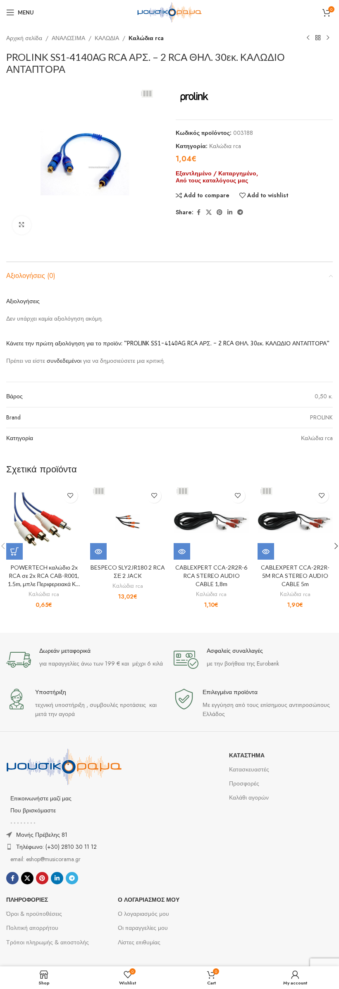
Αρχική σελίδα (24, 38)
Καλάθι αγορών (249, 797)
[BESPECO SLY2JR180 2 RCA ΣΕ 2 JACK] (128, 522)
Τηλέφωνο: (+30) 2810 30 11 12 (56, 847)
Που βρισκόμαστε (33, 810)
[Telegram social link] (240, 212)
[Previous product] (308, 38)
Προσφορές (244, 783)
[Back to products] (318, 38)
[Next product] (328, 38)
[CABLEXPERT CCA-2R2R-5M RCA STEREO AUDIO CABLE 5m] (295, 522)
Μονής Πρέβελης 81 (41, 835)
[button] (14, 551)
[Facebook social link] (198, 212)
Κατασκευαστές (249, 769)
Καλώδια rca (146, 38)
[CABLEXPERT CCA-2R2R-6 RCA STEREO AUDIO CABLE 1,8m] (211, 522)
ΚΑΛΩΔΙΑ (107, 38)
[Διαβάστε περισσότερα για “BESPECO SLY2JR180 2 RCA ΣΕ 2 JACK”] (98, 551)
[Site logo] (169, 11)
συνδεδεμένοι (65, 361)
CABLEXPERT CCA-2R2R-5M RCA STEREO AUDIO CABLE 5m (295, 575)
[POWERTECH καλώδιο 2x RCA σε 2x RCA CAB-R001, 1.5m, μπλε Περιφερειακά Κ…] (44, 522)
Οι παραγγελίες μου (143, 928)
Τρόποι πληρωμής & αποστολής (47, 942)
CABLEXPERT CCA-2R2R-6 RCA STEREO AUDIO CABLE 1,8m (211, 575)
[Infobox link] (85, 659)
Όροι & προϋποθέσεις (34, 914)
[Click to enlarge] (21, 225)
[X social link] (208, 212)
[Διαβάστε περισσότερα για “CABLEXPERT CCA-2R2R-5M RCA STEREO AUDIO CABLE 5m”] (266, 551)
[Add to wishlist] (70, 496)
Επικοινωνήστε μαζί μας (41, 798)
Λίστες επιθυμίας (139, 942)
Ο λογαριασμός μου (143, 914)
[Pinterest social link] (219, 212)
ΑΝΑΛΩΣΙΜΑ (68, 38)
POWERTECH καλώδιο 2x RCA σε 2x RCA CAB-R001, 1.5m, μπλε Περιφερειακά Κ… (44, 575)
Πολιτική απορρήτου (32, 928)
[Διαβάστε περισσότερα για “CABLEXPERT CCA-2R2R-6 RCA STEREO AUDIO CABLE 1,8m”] (182, 551)
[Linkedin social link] (230, 212)
